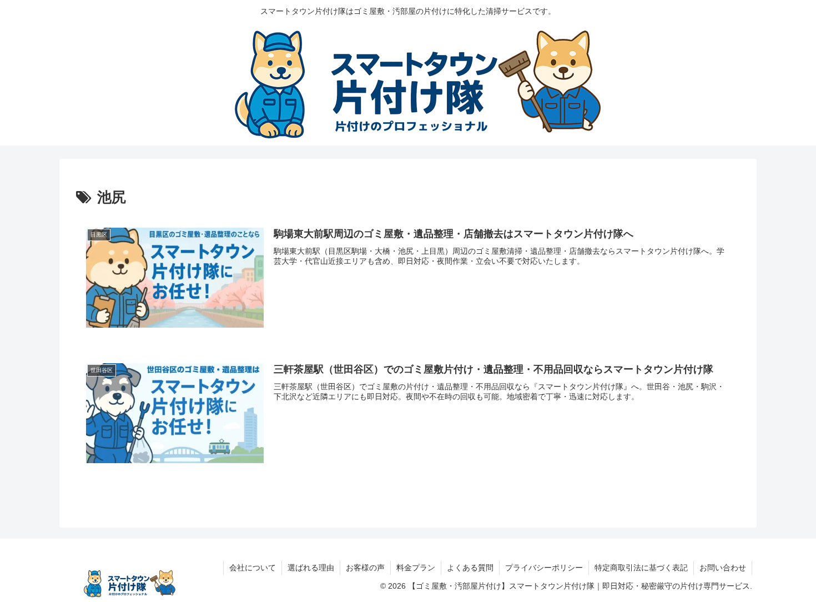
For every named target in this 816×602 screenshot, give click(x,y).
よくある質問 (470, 567)
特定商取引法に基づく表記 (641, 567)
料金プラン (415, 567)
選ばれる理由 (311, 567)
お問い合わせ (722, 567)
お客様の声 (365, 567)
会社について (252, 567)
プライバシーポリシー (544, 567)
